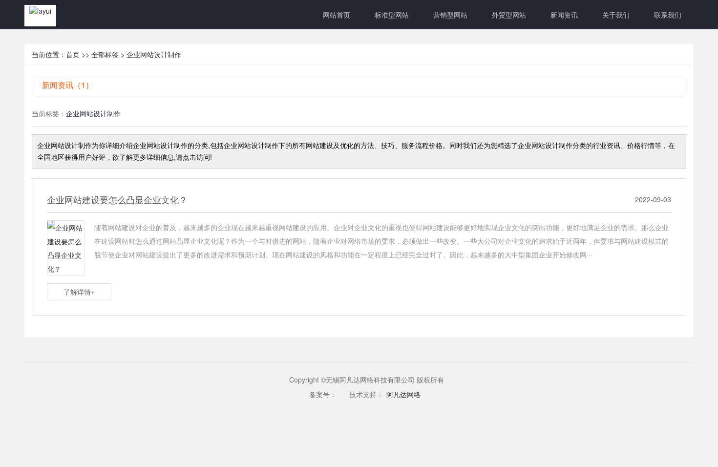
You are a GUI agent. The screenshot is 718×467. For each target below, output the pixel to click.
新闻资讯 (564, 15)
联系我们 (667, 15)
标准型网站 (392, 15)
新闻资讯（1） (67, 84)
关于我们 (616, 15)
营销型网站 (450, 15)
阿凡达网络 (403, 394)
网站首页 (336, 15)
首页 (73, 54)
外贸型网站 (509, 15)
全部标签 (105, 54)
